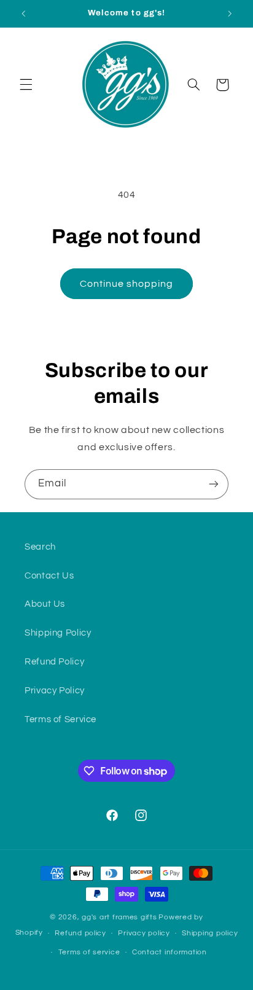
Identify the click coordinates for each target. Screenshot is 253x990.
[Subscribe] (214, 484)
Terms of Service (60, 719)
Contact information (169, 952)
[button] (26, 85)
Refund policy (80, 933)
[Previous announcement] (23, 13)
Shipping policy (210, 933)
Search (40, 547)
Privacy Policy (55, 690)
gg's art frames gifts (119, 917)
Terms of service (89, 952)
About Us (45, 604)
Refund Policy (54, 661)
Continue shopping (127, 284)
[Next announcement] (229, 13)
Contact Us (49, 575)
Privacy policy (143, 933)
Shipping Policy (58, 632)
